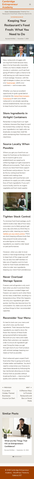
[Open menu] (30, 4)
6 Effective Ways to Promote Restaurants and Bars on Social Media (26, 394)
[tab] (13, 456)
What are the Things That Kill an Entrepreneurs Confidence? (16, 444)
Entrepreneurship (17, 17)
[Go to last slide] (5, 436)
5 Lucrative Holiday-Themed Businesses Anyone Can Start (8, 393)
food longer (11, 83)
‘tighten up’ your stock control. (14, 234)
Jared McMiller (11, 39)
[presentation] (17, 427)
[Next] (28, 436)
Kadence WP (17, 475)
